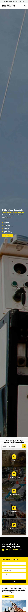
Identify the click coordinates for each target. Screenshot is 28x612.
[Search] (24, 446)
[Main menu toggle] (24, 5)
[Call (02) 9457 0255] (3, 550)
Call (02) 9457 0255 (13, 550)
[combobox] (12, 446)
